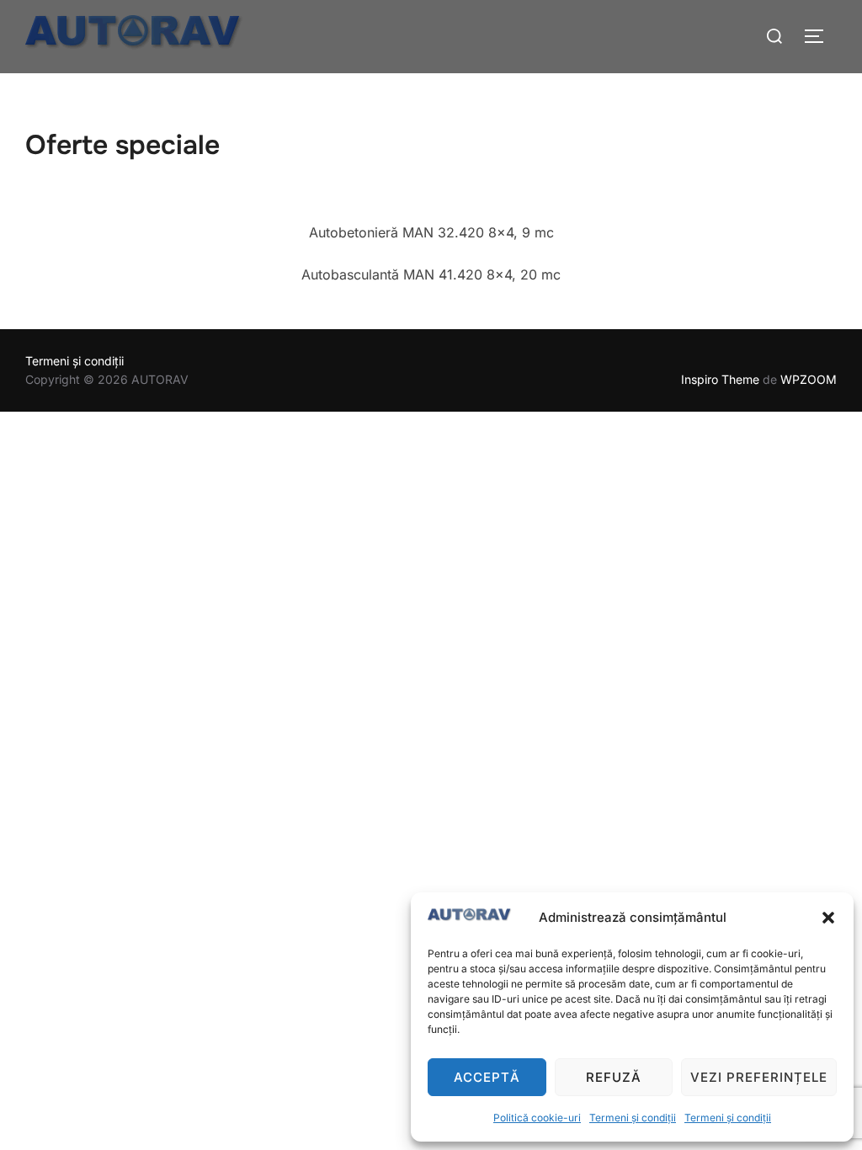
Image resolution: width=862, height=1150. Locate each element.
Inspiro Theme (720, 379)
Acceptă (487, 1077)
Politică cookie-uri (537, 1117)
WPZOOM (808, 379)
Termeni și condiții (632, 1117)
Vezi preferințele (758, 1077)
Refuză (613, 1077)
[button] (828, 917)
